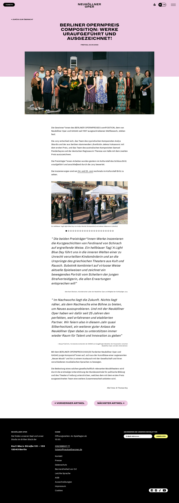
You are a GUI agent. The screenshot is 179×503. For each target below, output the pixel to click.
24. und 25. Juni (85, 171)
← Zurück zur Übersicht (22, 19)
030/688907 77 (62, 446)
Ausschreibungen (63, 482)
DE (160, 4)
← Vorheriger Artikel (71, 403)
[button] (55, 202)
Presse (58, 460)
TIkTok (160, 490)
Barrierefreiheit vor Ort (66, 469)
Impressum (60, 486)
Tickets (9, 4)
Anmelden (161, 436)
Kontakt (58, 456)
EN (164, 4)
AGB (57, 478)
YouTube (164, 490)
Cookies (59, 490)
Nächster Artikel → (112, 403)
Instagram (156, 490)
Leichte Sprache (154, 5)
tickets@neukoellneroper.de (68, 449)
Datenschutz (61, 465)
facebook (152, 490)
